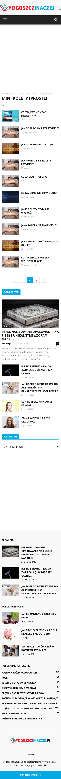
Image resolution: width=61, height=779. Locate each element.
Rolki (5, 677)
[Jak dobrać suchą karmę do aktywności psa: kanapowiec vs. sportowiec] (10, 388)
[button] (56, 20)
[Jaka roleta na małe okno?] (10, 229)
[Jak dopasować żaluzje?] (10, 148)
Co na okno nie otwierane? (39, 192)
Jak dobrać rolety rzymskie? (40, 128)
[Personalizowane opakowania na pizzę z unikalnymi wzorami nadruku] (30, 313)
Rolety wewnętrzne (14, 713)
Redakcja (6, 343)
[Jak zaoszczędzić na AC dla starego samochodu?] (10, 634)
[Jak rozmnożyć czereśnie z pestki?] (10, 618)
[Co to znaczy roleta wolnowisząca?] (10, 261)
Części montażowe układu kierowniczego (28, 708)
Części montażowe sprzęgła (19, 682)
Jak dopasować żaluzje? (37, 144)
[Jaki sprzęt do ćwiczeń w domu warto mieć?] (10, 650)
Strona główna (8, 93)
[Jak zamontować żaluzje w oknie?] (10, 245)
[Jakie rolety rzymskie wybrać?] (10, 213)
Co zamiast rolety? (34, 176)
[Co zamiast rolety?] (10, 181)
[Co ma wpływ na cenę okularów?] (10, 422)
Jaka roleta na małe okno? (39, 225)
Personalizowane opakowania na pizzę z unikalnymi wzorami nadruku (30, 335)
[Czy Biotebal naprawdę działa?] (10, 406)
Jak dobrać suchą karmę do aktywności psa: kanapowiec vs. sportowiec (39, 387)
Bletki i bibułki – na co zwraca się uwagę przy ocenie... (36, 370)
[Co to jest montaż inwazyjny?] (10, 116)
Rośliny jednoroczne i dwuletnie (22, 718)
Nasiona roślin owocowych (19, 672)
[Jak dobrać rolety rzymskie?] (10, 132)
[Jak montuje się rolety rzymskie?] (10, 165)
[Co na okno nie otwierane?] (10, 197)
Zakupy (6, 326)
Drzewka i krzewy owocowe (19, 687)
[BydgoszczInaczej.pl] (30, 7)
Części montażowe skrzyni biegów (23, 693)
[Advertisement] (30, 56)
